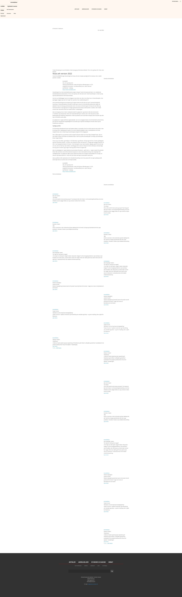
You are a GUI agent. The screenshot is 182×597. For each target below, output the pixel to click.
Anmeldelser (14, 2)
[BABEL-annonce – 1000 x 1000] (116, 50)
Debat (2, 10)
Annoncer (9, 13)
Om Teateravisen (10, 9)
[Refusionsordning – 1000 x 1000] (116, 77)
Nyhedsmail (3, 16)
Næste (59, 348)
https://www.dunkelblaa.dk (69, 89)
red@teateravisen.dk (93, 584)
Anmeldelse (55, 194)
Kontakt (2, 13)
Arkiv (15, 13)
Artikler (3, 6)
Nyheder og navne (96, 9)
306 (57, 348)
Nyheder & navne (12, 6)
